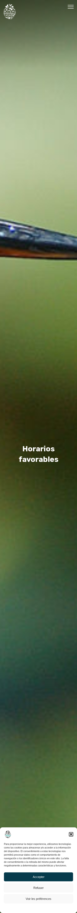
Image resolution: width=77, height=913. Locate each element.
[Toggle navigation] (71, 6)
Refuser (38, 887)
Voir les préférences (38, 898)
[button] (71, 834)
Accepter (38, 877)
